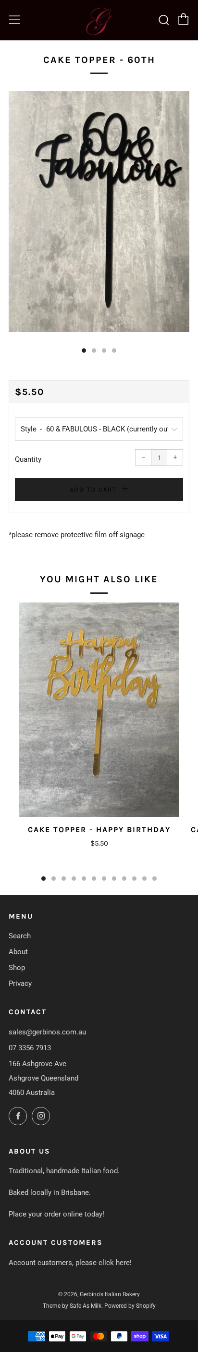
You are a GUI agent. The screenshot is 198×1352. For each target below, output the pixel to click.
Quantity (28, 459)
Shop (17, 967)
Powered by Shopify (130, 1306)
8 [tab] (114, 878)
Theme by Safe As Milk (72, 1306)
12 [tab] (154, 878)
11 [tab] (144, 878)
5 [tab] (84, 878)
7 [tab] (104, 878)
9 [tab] (124, 878)
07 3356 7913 (30, 1048)
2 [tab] (53, 878)
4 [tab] (74, 878)
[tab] (84, 350)
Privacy (20, 983)
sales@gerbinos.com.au (47, 1032)
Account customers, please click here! (70, 1262)
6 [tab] (94, 878)
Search (20, 936)
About (18, 951)
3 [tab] (64, 878)
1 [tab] (43, 878)
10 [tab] (134, 878)
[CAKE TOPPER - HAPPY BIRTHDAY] (99, 709)
